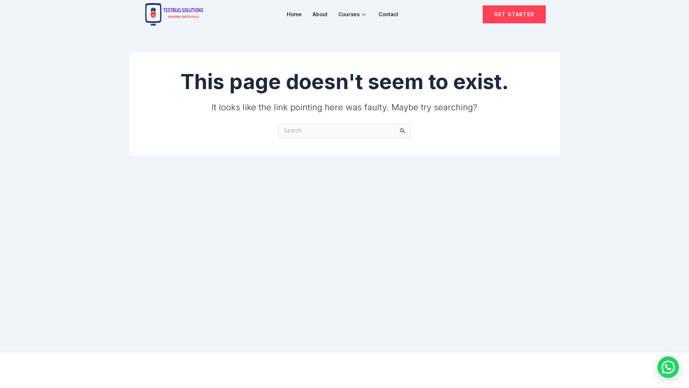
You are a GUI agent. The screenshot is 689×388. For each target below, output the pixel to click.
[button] (668, 367)
